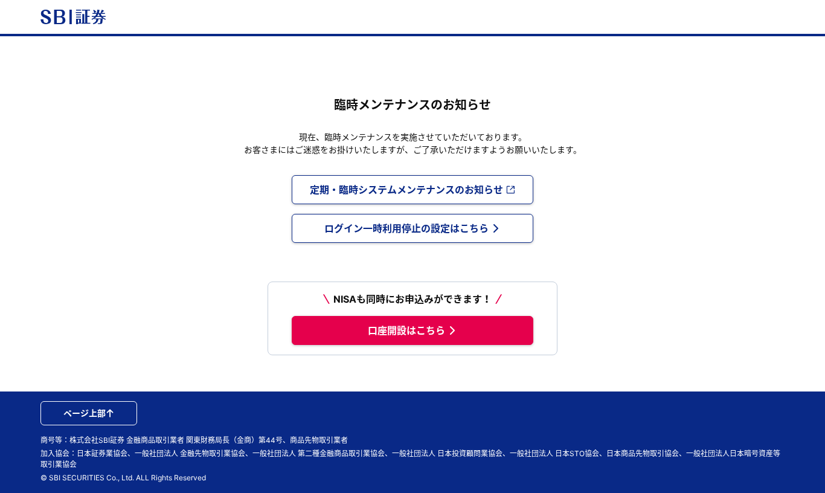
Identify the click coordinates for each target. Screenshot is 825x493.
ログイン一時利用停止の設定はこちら (406, 228)
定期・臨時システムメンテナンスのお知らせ (406, 190)
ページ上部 (84, 413)
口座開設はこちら (406, 330)
